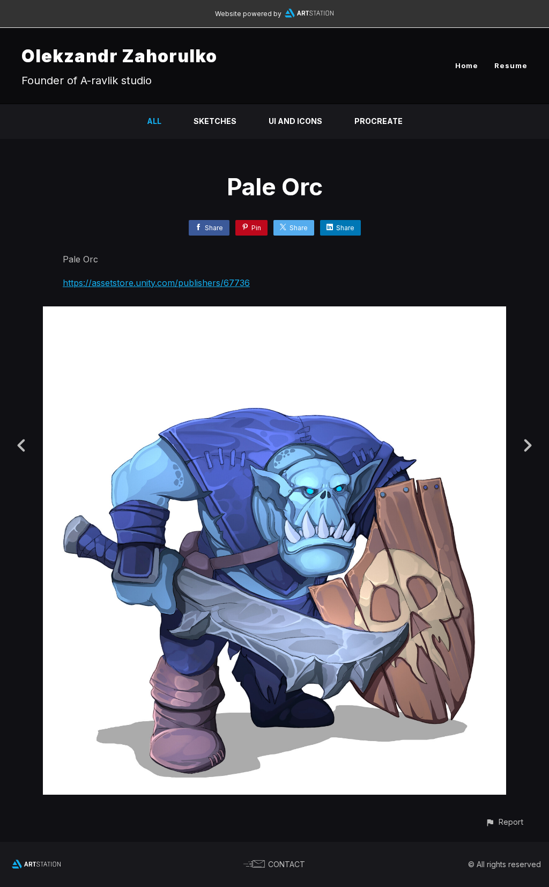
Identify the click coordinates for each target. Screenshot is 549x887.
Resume (511, 65)
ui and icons (295, 121)
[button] (504, 822)
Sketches (215, 121)
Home (466, 65)
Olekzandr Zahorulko (119, 56)
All (154, 121)
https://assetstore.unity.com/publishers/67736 (156, 282)
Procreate (378, 121)
